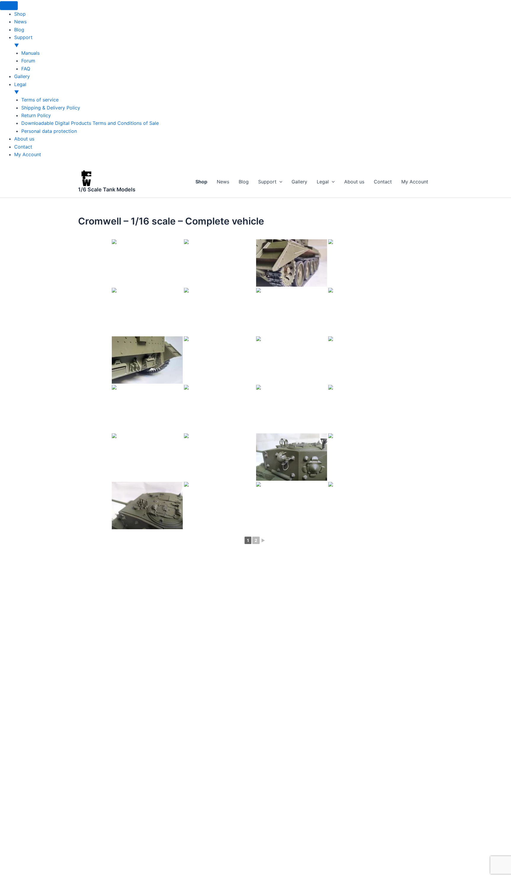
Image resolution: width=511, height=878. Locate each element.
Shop (201, 182)
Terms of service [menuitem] (40, 100)
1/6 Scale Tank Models (106, 189)
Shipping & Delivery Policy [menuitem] (50, 108)
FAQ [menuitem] (25, 69)
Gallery (299, 182)
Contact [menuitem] (23, 147)
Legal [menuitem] (20, 88)
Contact (383, 182)
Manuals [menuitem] (30, 53)
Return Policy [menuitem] (36, 115)
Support (267, 182)
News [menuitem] (20, 22)
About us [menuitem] (24, 139)
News (223, 182)
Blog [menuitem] (19, 30)
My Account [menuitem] (27, 154)
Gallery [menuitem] (22, 76)
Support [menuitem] (23, 41)
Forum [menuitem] (28, 61)
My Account (414, 182)
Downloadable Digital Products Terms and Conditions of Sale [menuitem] (90, 123)
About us (354, 182)
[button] (279, 181)
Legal (323, 182)
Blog (244, 182)
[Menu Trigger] (9, 5)
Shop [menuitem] (20, 14)
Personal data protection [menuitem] (49, 131)
